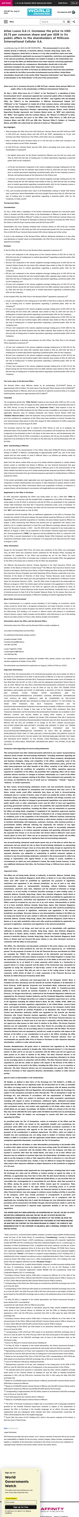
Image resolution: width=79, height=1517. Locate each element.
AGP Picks (6, 3)
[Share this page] (73, 22)
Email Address (11, 1498)
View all (74, 3)
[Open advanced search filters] (68, 22)
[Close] (38, 1471)
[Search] (64, 22)
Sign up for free (20, 1507)
